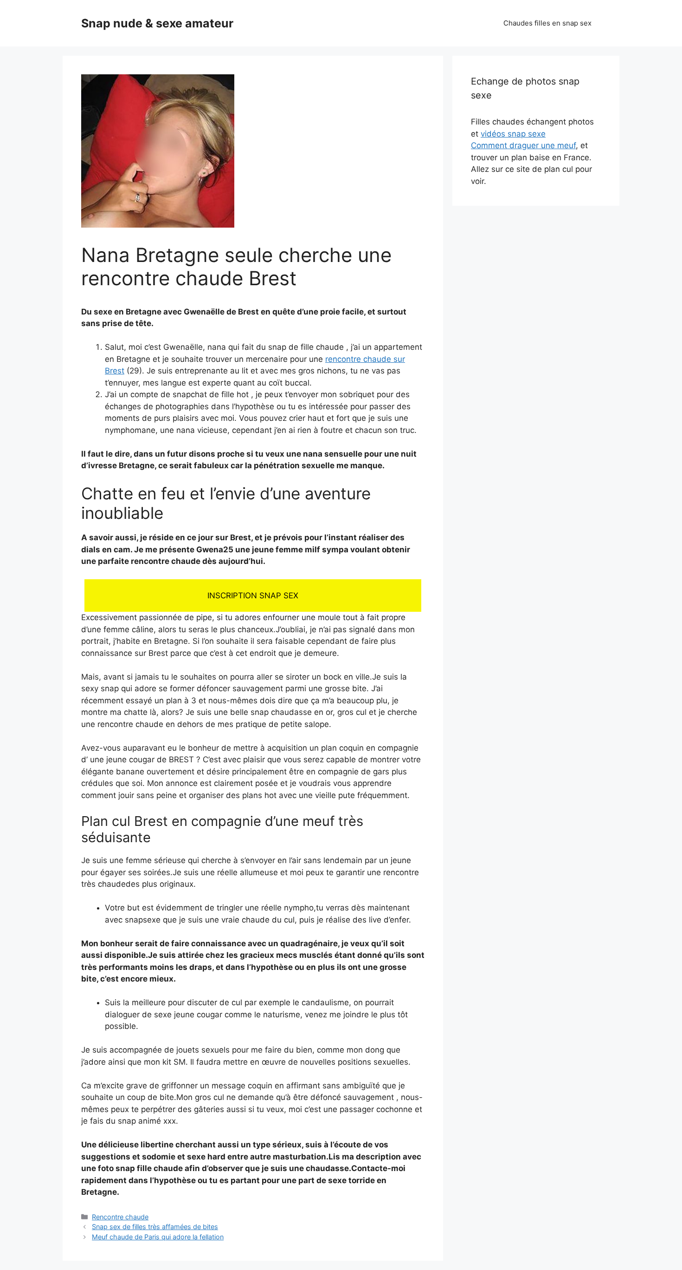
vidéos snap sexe (513, 133)
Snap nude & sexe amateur (157, 23)
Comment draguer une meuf (523, 145)
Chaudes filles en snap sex (547, 23)
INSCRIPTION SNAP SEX (252, 595)
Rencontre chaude (120, 1217)
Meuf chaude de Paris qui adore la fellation (158, 1237)
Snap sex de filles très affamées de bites (155, 1227)
